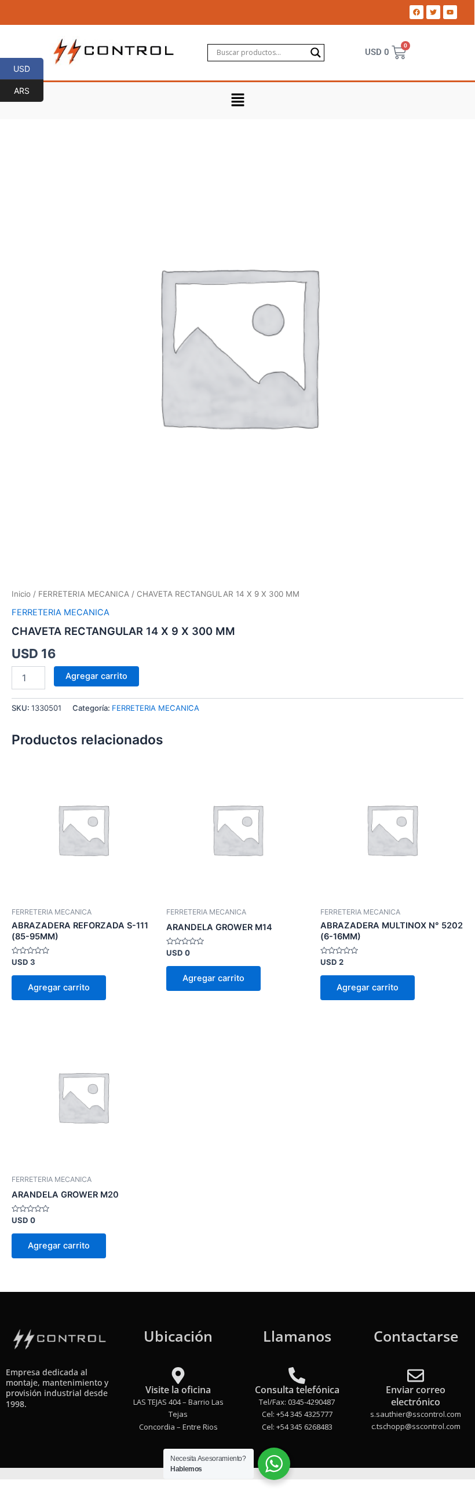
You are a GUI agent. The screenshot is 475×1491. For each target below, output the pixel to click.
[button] (237, 100)
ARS (28, 90)
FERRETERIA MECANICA (83, 593)
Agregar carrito (96, 676)
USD (28, 68)
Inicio (21, 593)
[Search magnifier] (316, 53)
